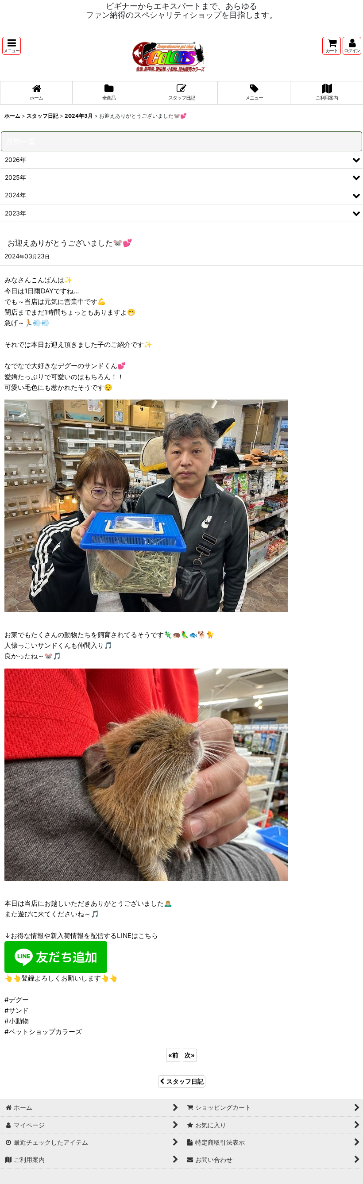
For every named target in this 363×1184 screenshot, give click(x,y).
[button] (11, 46)
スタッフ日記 (185, 1081)
